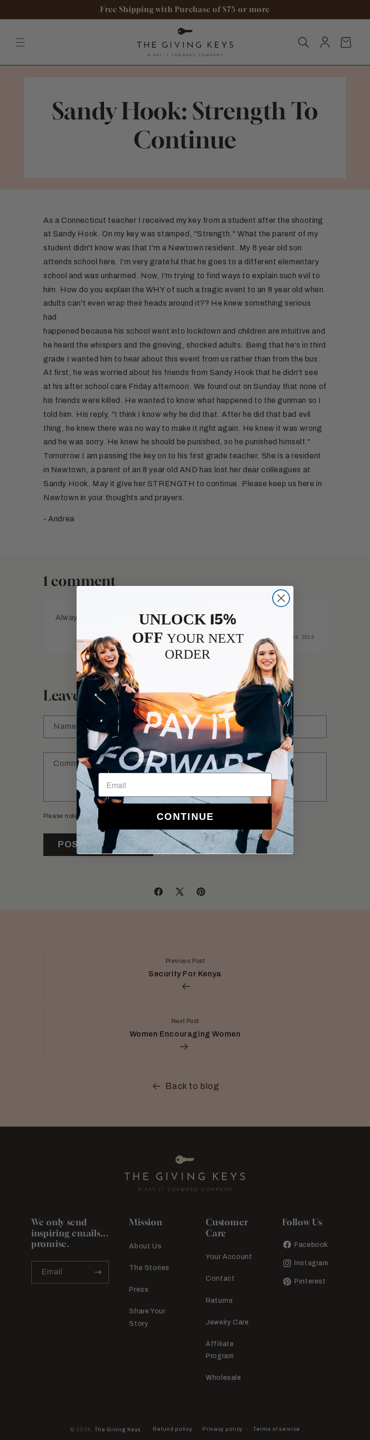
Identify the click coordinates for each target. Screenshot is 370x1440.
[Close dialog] (281, 598)
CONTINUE (185, 816)
